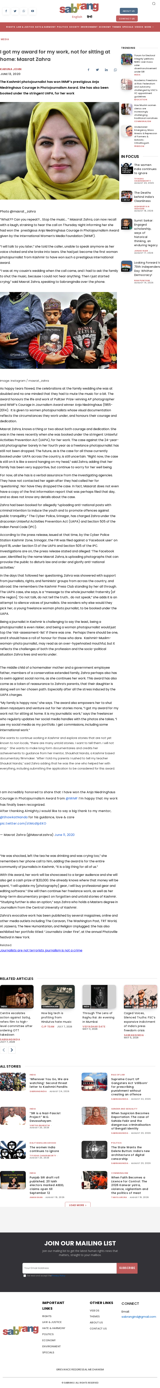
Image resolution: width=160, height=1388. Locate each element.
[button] (153, 3)
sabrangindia (10, 1039)
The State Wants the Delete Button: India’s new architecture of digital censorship (130, 1153)
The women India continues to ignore (145, 169)
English (77, 17)
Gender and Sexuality (124, 1108)
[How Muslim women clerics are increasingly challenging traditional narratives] (126, 109)
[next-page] (11, 1050)
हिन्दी (89, 17)
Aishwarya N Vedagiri (141, 207)
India (137, 75)
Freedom (139, 146)
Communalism (142, 121)
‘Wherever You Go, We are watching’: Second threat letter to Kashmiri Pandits (49, 1083)
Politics (116, 1142)
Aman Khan (36, 1197)
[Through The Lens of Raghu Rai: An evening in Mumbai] (99, 996)
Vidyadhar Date (94, 1026)
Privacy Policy (58, 1275)
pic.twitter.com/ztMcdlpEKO (23, 823)
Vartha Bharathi (40, 1125)
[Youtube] (32, 11)
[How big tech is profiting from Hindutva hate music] (58, 996)
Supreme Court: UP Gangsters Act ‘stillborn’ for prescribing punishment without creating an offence (129, 1086)
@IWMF (72, 798)
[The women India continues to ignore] (13, 1150)
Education (140, 100)
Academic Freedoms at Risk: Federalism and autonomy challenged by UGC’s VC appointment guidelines (145, 88)
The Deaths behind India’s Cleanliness (144, 197)
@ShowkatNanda (14, 817)
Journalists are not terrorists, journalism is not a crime (41, 950)
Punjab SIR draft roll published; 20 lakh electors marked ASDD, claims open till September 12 (47, 1185)
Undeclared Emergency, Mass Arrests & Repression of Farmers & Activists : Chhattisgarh (145, 135)
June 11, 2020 (64, 835)
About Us (129, 11)
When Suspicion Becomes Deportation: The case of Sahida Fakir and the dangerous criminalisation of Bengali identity (131, 1120)
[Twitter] (15, 11)
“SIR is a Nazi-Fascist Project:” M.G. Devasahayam (45, 1117)
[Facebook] (6, 11)
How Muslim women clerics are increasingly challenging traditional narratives (146, 112)
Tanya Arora (119, 1197)
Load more (76, 1205)
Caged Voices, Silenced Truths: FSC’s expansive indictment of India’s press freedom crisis (140, 1021)
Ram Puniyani (142, 280)
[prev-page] (3, 1050)
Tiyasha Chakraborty (142, 179)
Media (5, 39)
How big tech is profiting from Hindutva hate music (56, 1017)
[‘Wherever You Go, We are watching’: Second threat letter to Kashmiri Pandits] (13, 1082)
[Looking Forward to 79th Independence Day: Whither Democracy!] (126, 266)
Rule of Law (118, 1074)
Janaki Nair (141, 250)
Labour (126, 199)
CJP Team (47, 1026)
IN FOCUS (130, 156)
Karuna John (11, 69)
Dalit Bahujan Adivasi (127, 170)
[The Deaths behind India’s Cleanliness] (126, 196)
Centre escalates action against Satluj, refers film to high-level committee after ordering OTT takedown (16, 1024)
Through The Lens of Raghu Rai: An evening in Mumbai (99, 1017)
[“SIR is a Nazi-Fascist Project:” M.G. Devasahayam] (13, 1116)
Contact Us (127, 18)
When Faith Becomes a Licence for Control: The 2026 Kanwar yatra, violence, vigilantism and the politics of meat (129, 1185)
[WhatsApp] (23, 11)
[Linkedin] (106, 70)
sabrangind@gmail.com (139, 1317)
